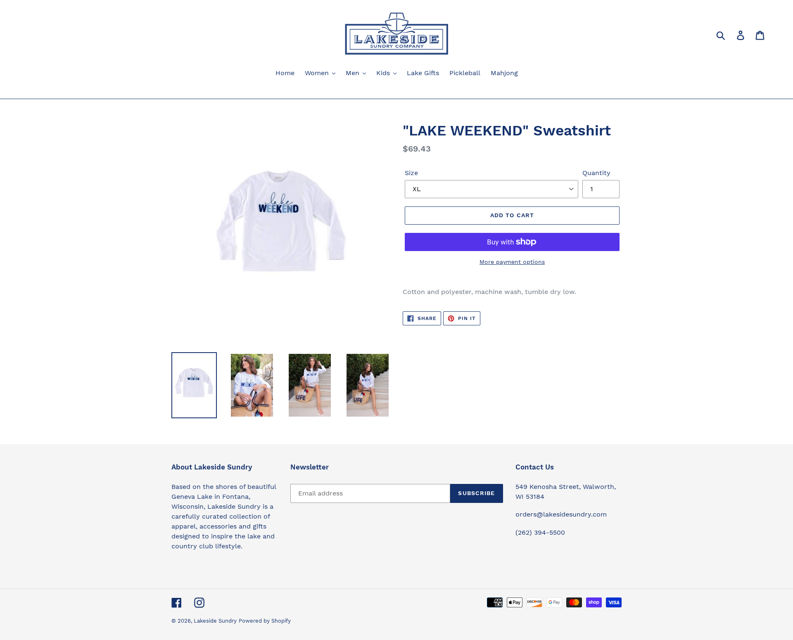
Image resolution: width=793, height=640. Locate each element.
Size (411, 173)
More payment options (512, 261)
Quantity (596, 173)
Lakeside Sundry (215, 621)
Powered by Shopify (265, 621)
